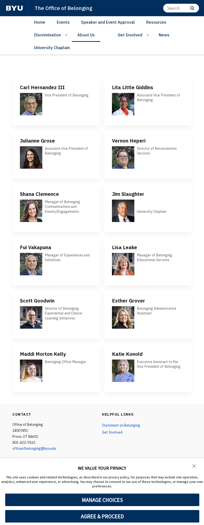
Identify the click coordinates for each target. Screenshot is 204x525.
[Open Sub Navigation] (67, 35)
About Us (86, 34)
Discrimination (47, 34)
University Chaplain (52, 47)
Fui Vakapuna (35, 247)
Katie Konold (127, 354)
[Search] (192, 8)
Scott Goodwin (37, 300)
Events (63, 22)
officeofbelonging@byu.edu (34, 448)
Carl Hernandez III (42, 87)
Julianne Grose (37, 140)
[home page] (14, 8)
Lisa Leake (124, 247)
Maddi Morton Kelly (43, 354)
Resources (156, 22)
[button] (194, 465)
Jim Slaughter (128, 194)
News (164, 34)
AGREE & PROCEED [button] (102, 516)
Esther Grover (128, 300)
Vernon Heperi (129, 140)
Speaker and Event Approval (108, 22)
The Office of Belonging (63, 7)
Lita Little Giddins (132, 87)
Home (39, 22)
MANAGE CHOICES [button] (102, 499)
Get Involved (130, 34)
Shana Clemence (39, 194)
